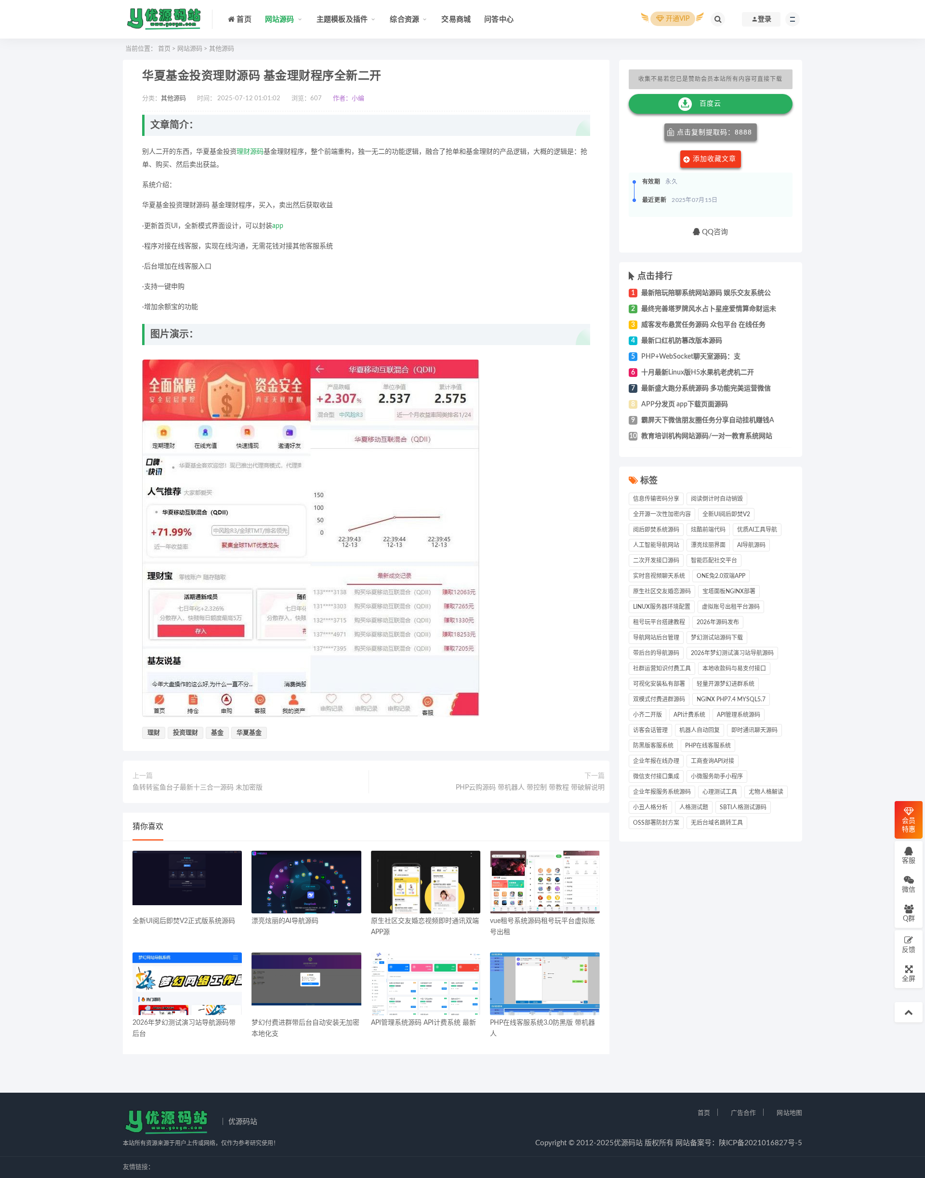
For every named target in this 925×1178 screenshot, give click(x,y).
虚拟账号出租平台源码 (731, 607)
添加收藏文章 (714, 159)
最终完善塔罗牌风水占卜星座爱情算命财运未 (708, 309)
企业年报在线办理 (656, 761)
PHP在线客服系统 (708, 746)
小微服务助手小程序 (717, 776)
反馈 (908, 950)
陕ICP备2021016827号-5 (760, 1143)
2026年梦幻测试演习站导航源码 (732, 653)
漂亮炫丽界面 (708, 545)
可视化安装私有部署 (659, 684)
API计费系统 (689, 715)
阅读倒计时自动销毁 (717, 499)
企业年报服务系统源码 (662, 792)
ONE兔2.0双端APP (721, 576)
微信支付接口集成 (656, 776)
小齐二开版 (647, 715)
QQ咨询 (714, 232)
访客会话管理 (650, 730)
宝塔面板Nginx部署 (728, 591)
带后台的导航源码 (656, 653)
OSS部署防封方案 (656, 823)
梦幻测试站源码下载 (717, 638)
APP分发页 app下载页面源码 (684, 404)
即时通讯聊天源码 (754, 730)
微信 (908, 889)
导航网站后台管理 (656, 638)
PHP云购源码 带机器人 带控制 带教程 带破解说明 (530, 787)
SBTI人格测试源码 (743, 807)
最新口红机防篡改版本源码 (681, 340)
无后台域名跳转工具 (717, 823)
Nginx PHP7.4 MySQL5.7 (731, 699)
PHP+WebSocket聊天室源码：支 (690, 356)
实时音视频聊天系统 (659, 576)
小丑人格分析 (650, 807)
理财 (243, 151)
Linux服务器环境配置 (661, 607)
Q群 (909, 918)
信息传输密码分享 (656, 499)
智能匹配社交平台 (714, 560)
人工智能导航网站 (656, 545)
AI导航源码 (751, 545)
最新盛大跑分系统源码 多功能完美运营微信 (706, 388)
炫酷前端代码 (708, 530)
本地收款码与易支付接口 (734, 668)
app (277, 226)
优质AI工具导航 (757, 530)
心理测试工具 (719, 792)
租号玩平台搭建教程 (659, 622)
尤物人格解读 (766, 792)
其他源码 (221, 49)
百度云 (710, 103)
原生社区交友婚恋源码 (662, 591)
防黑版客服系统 (653, 746)
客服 (908, 860)
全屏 (908, 979)
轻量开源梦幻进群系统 (725, 684)
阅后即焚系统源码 (656, 530)
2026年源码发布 (718, 622)
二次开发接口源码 (656, 560)
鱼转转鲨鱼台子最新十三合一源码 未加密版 (197, 787)
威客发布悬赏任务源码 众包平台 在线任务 (703, 324)
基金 (217, 733)
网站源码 (189, 49)
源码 (257, 151)
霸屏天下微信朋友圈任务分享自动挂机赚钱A (707, 420)
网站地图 (789, 1113)
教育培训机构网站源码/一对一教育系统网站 (706, 436)
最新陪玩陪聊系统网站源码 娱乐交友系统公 (706, 293)
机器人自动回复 (699, 730)
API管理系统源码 (738, 715)
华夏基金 (249, 733)
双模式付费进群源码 (659, 699)
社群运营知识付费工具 (662, 668)
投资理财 (185, 733)
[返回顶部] (909, 1012)
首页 (164, 49)
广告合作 (743, 1113)
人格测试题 (693, 807)
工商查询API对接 (712, 761)
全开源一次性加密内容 (662, 514)
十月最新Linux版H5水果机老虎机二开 (697, 372)
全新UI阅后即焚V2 (726, 514)
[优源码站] (163, 19)
